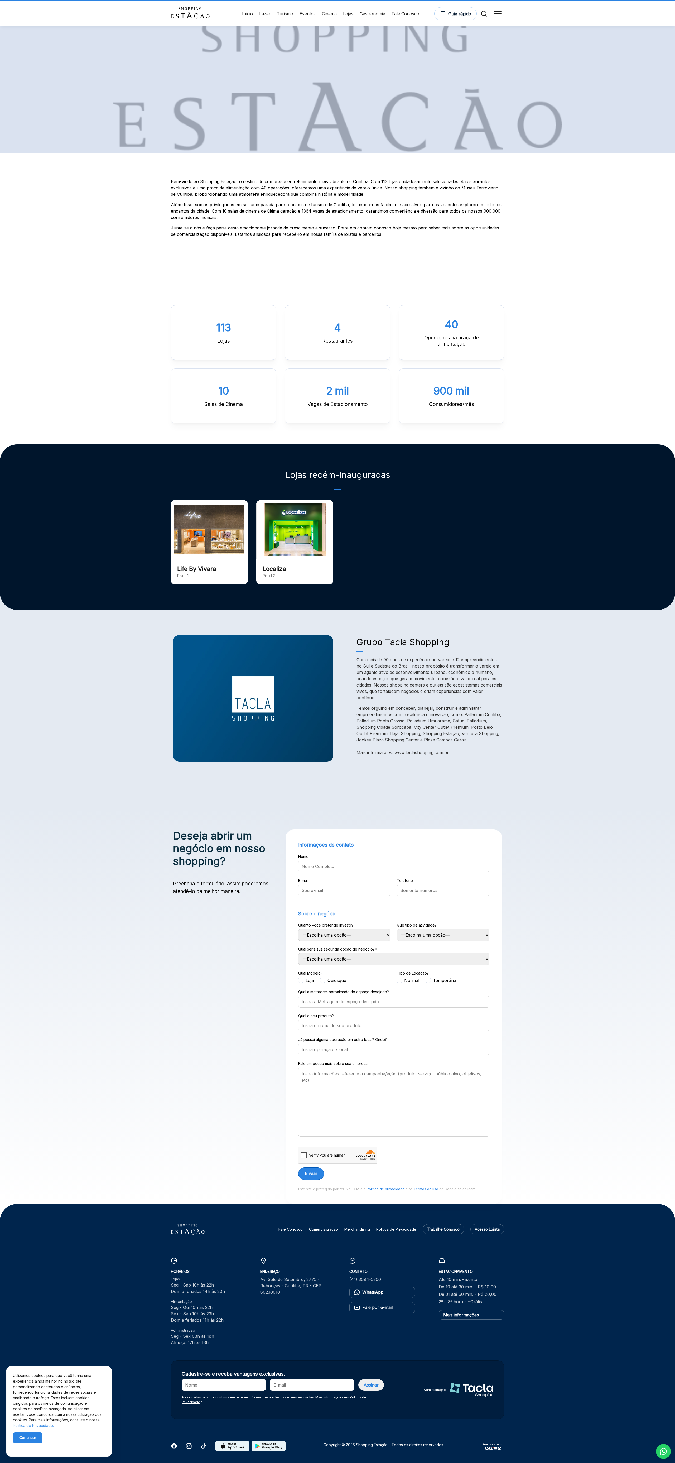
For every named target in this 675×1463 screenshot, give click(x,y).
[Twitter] (203, 1447)
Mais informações (461, 1314)
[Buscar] (484, 13)
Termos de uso (426, 1189)
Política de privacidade (385, 1189)
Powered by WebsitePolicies (35, 1447)
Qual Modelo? (310, 973)
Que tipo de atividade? (417, 925)
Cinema (329, 13)
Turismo (285, 13)
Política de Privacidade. (33, 1425)
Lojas (348, 13)
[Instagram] (189, 1447)
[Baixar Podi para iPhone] (232, 1449)
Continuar (27, 1437)
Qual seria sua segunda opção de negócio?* (337, 949)
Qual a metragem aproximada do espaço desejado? (343, 992)
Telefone (405, 881)
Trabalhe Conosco (443, 1229)
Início (247, 13)
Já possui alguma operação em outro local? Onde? (342, 1040)
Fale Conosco (405, 13)
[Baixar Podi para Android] (269, 1449)
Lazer (265, 13)
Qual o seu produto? (316, 1016)
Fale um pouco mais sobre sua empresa (333, 1064)
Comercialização (323, 1229)
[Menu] (497, 13)
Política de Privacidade (396, 1229)
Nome (303, 857)
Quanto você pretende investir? (326, 925)
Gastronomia (372, 13)
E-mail (303, 881)
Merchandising (357, 1229)
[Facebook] (174, 1447)
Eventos (308, 13)
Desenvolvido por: (493, 1444)
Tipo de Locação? (413, 973)
